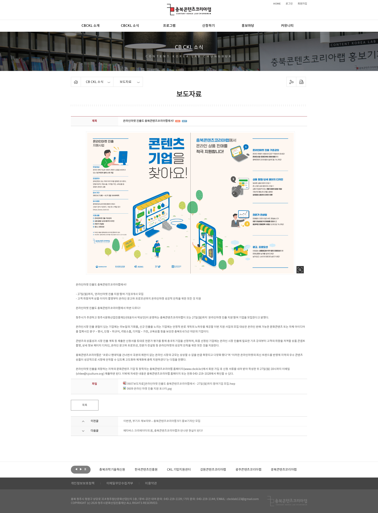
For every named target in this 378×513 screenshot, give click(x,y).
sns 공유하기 (291, 81)
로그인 (289, 3)
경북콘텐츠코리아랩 (283, 469)
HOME (277, 3)
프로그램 (169, 26)
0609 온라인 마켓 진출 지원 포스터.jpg (149, 388)
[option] (112, 470)
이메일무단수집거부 (120, 483)
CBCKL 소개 (91, 26)
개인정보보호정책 (82, 483)
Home (72, 79)
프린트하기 (301, 81)
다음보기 (81, 469)
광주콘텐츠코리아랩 (248, 469)
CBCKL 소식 (130, 26)
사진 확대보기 (300, 269)
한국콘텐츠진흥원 (146, 469)
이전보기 (76, 469)
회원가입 (302, 3)
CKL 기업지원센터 (179, 469)
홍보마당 (248, 26)
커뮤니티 (287, 26)
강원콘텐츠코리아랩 (213, 469)
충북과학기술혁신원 (112, 469)
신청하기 (208, 26)
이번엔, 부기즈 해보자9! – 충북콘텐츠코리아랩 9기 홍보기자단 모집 (161, 421)
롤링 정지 (85, 469)
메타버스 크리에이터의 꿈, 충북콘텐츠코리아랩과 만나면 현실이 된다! (163, 430)
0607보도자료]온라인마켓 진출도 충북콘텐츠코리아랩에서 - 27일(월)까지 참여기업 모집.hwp (181, 383)
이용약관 (151, 483)
